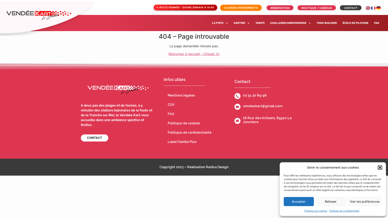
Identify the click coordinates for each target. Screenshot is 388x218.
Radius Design (217, 167)
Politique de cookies (315, 210)
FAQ (376, 22)
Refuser (330, 201)
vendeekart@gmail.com (263, 106)
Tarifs (260, 22)
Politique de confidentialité (344, 210)
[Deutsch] (378, 8)
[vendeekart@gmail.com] (237, 107)
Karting (239, 22)
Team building (327, 22)
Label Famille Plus (182, 142)
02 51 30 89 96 (255, 95)
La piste (218, 22)
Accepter (299, 201)
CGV (171, 105)
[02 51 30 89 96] (237, 96)
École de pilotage (355, 22)
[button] (380, 168)
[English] (368, 8)
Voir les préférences (365, 201)
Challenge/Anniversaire (288, 22)
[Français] (373, 8)
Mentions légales (181, 95)
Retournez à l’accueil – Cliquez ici (194, 54)
